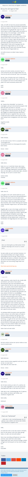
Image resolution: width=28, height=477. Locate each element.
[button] (2, 2)
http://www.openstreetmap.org (8, 266)
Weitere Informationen (6, 475)
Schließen (15, 475)
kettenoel (4, 11)
